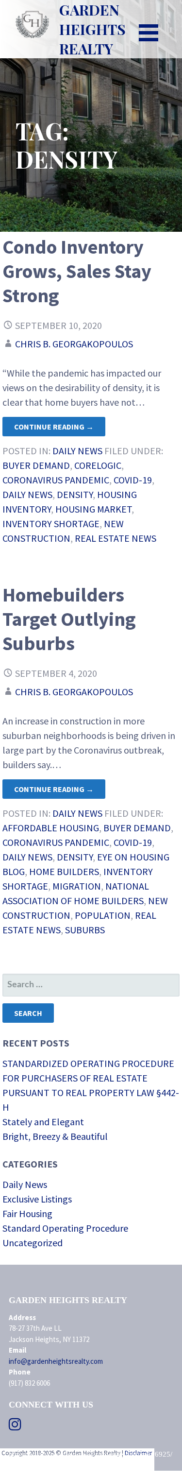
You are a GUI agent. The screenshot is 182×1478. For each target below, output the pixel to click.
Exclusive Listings (37, 1199)
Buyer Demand (36, 465)
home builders (64, 871)
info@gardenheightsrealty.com (56, 1361)
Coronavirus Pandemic (55, 480)
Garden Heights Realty (92, 29)
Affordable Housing (50, 828)
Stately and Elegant (43, 1122)
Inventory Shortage (50, 523)
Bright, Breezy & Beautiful (55, 1136)
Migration (76, 886)
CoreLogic (97, 465)
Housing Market (93, 509)
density (75, 494)
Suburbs (85, 930)
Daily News (77, 451)
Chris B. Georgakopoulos (74, 344)
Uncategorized (32, 1243)
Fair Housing (27, 1213)
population (103, 915)
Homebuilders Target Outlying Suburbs (69, 619)
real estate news (115, 538)
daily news (27, 494)
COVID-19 (133, 480)
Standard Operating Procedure (65, 1228)
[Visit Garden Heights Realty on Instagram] (15, 1426)
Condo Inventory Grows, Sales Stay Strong (76, 271)
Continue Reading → (54, 426)
